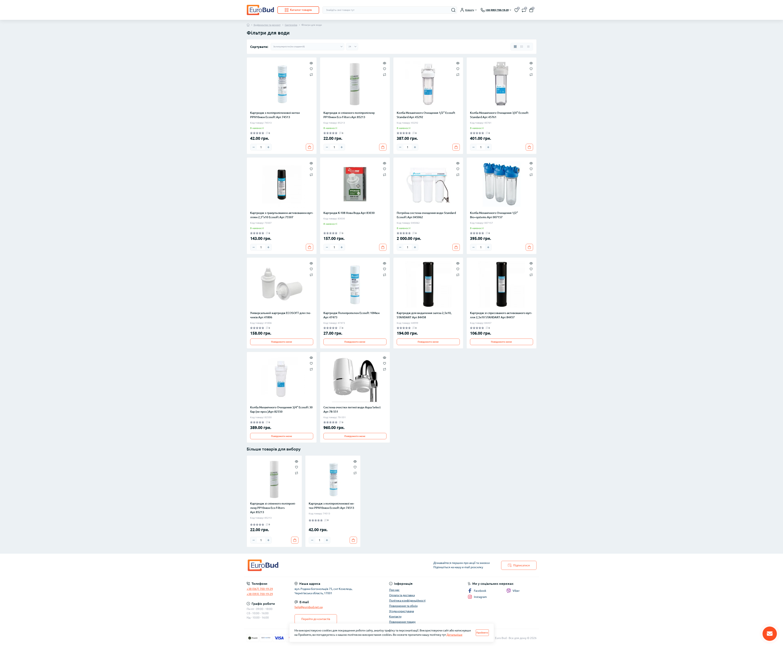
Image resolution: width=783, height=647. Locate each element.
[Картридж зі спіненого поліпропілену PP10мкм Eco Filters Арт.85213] (354, 84)
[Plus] (268, 147)
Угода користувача (401, 611)
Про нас (394, 590)
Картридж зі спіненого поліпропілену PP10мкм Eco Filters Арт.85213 (349, 115)
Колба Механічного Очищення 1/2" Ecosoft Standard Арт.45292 (426, 115)
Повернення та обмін (403, 605)
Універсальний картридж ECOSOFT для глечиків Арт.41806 (280, 315)
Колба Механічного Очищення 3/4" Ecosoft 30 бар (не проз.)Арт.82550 (281, 409)
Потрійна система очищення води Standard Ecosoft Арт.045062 (426, 215)
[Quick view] (311, 62)
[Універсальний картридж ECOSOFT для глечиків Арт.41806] (281, 284)
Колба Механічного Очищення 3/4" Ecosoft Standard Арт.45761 (499, 115)
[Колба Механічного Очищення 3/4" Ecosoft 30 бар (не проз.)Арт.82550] (281, 378)
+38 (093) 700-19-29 (260, 594)
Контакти (395, 616)
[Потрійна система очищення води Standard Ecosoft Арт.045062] (428, 184)
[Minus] (253, 147)
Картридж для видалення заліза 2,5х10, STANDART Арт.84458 (424, 315)
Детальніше (454, 634)
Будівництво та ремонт (267, 25)
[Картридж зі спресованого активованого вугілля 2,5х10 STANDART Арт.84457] (501, 284)
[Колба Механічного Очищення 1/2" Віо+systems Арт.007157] (501, 184)
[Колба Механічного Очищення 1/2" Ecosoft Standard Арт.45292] (428, 84)
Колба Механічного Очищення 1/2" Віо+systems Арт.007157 (494, 215)
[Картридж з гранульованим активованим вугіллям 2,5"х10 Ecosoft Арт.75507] (281, 184)
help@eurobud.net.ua (309, 607)
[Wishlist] (311, 68)
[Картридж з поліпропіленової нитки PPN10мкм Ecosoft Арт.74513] (281, 84)
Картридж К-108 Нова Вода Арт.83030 (349, 213)
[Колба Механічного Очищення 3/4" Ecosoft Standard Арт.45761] (501, 84)
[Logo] (260, 10)
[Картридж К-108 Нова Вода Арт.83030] (354, 184)
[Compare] (311, 74)
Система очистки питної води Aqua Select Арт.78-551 (352, 409)
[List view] (522, 47)
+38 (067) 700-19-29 (260, 589)
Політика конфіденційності (407, 600)
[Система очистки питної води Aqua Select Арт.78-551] (354, 378)
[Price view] (528, 47)
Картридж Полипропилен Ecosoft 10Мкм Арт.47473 (351, 315)
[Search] (453, 10)
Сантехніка (291, 25)
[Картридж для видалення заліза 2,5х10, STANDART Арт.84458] (428, 284)
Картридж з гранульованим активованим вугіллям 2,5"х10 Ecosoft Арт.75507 (281, 215)
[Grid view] (515, 47)
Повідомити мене (281, 341)
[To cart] (309, 147)
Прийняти (482, 632)
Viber (516, 590)
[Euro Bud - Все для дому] (318, 565)
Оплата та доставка (402, 595)
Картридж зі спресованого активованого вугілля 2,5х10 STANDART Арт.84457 (501, 315)
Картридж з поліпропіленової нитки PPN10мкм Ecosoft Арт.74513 (275, 115)
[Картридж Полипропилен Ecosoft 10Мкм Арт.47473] (354, 284)
